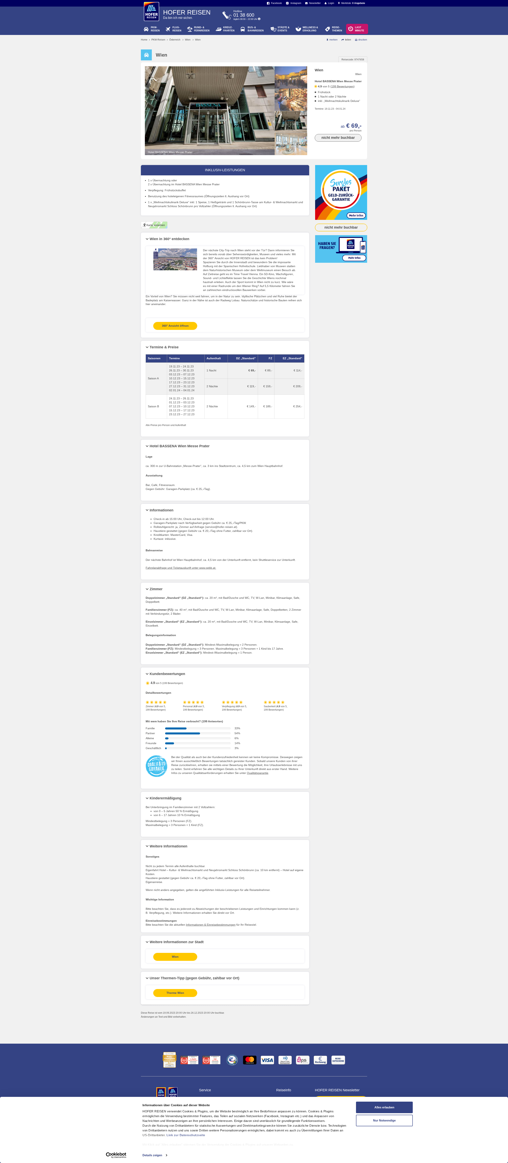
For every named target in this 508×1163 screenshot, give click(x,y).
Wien (187, 39)
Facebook (276, 3)
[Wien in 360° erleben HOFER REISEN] (175, 261)
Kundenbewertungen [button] (167, 674)
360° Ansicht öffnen (175, 325)
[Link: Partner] (161, 1092)
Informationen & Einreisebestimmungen (211, 924)
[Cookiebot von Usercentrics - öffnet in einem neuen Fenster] (116, 1155)
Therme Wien (175, 992)
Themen (337, 29)
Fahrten (229, 29)
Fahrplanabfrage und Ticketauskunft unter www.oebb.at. (181, 567)
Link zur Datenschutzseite (185, 1135)
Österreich (174, 39)
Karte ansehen (155, 225)
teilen (347, 39)
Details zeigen (152, 1155)
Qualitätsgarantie (257, 773)
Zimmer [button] (156, 589)
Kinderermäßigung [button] (165, 798)
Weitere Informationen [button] (168, 846)
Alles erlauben (384, 1107)
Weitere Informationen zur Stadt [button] (177, 942)
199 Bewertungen (342, 86)
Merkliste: (353, 3)
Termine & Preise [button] (164, 347)
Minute (359, 29)
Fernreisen (202, 29)
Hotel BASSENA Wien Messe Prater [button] (180, 446)
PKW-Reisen (158, 39)
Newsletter (315, 3)
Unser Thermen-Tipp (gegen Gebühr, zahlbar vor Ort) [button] (194, 978)
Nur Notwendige (384, 1120)
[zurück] (291, 70)
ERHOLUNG (310, 29)
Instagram (295, 3)
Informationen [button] (161, 510)
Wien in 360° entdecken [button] (169, 239)
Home (144, 39)
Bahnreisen (256, 29)
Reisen (155, 29)
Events (284, 29)
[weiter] (291, 152)
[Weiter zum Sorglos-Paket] (341, 192)
